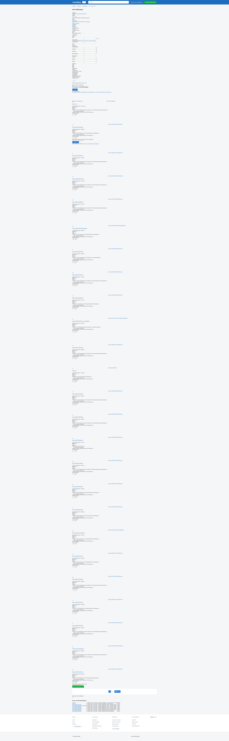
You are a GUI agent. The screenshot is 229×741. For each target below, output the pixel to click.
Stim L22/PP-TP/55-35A (77, 625)
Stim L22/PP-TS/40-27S (77, 486)
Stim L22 (74, 370)
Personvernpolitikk (95, 721)
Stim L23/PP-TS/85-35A (77, 202)
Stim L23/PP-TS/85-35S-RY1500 (79, 228)
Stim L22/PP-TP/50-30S (77, 394)
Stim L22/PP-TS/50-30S (77, 509)
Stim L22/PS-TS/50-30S (77, 127)
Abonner (75, 142)
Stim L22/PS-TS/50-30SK (78, 648)
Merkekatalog (94, 728)
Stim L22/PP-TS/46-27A (77, 274)
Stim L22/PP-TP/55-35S (77, 463)
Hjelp (73, 721)
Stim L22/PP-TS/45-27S (77, 602)
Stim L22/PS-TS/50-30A (77, 251)
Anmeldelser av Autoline (96, 726)
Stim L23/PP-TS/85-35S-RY (78, 533)
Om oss (73, 719)
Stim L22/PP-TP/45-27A (77, 155)
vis (74, 80)
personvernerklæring (89, 143)
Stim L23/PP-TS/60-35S (77, 298)
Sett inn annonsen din (78, 686)
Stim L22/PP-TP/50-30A (77, 417)
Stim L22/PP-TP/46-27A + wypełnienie (80, 321)
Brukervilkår (94, 719)
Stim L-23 (74, 104)
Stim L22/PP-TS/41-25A (77, 672)
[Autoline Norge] (76, 2)
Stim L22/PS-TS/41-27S (77, 556)
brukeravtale (96, 143)
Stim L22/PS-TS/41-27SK (78, 178)
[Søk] (89, 2)
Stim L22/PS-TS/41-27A (77, 347)
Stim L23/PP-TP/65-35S (77, 579)
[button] (73, 115)
